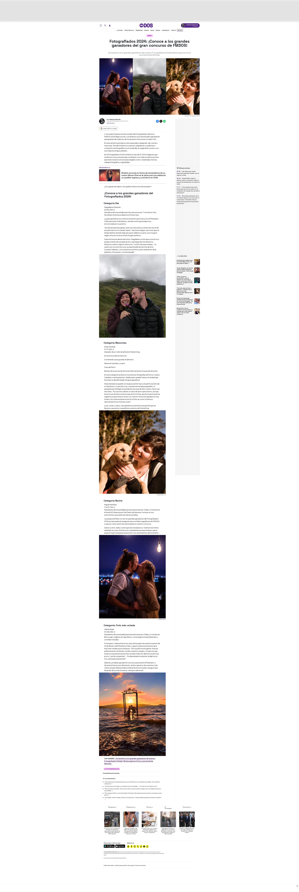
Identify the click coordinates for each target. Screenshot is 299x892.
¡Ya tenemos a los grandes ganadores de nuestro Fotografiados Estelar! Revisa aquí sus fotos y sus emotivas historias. (129, 761)
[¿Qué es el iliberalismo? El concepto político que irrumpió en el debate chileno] (187, 819)
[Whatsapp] (147, 846)
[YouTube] (144, 846)
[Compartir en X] (160, 121)
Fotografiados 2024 (112, 769)
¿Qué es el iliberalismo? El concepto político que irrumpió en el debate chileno (187, 830)
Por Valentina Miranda (114, 119)
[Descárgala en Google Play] (109, 846)
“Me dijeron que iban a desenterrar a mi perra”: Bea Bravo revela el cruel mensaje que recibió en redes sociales (168, 831)
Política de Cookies (109, 865)
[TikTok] (141, 846)
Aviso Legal (131, 865)
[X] (138, 846)
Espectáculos (129, 30)
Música (146, 30)
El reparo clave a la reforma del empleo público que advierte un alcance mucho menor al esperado (149, 830)
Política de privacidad (121, 865)
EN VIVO (180, 30)
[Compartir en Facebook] (157, 121)
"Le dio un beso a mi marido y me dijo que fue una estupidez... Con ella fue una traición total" (130, 786)
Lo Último (120, 30)
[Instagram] (134, 846)
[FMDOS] (146, 25)
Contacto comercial (140, 865)
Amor (152, 30)
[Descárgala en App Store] (120, 846)
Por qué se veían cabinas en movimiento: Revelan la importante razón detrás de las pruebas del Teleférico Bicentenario (112, 831)
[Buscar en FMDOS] (105, 25)
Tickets (173, 30)
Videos (158, 30)
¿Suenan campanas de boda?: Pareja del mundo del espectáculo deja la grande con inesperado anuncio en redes (131, 831)
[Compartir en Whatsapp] (164, 121)
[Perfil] (109, 25)
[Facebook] (131, 846)
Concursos (165, 30)
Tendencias (139, 30)
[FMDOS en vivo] (183, 25)
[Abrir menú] (100, 25)
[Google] (128, 846)
